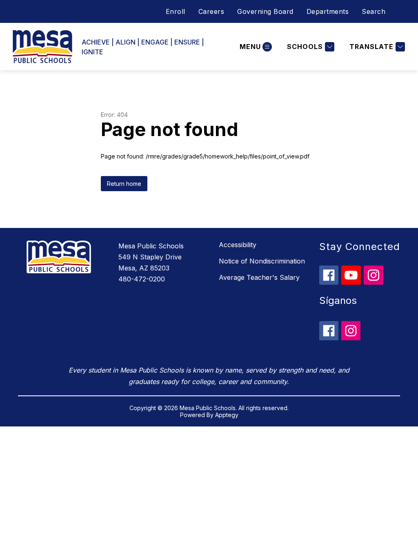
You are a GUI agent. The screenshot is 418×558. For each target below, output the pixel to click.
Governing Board (265, 11)
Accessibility (237, 245)
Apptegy (226, 414)
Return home (124, 183)
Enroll (175, 11)
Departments (328, 11)
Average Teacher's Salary (259, 277)
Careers (211, 11)
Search (373, 11)
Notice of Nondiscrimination (262, 261)
